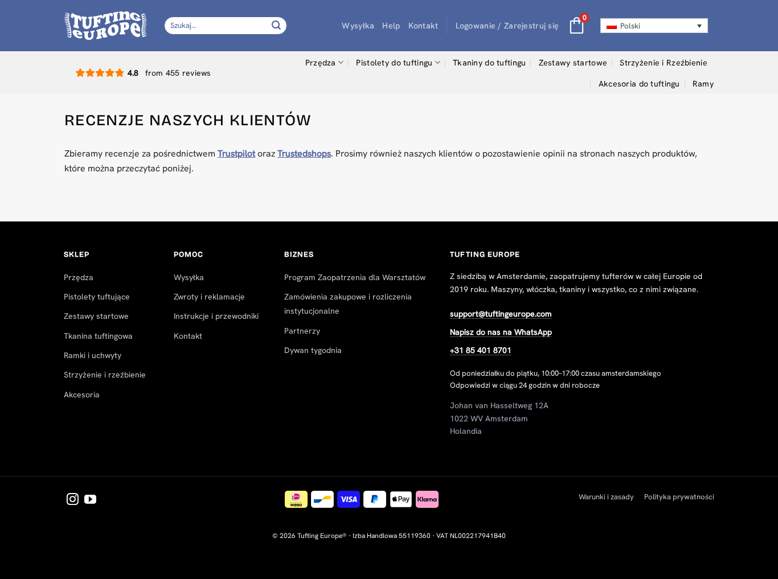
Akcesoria (82, 394)
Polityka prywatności (679, 497)
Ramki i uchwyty (92, 355)
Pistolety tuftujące (97, 296)
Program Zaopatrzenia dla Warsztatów (354, 277)
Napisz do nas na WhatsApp (501, 332)
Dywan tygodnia (313, 350)
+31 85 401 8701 (480, 350)
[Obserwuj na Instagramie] (73, 500)
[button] (507, 26)
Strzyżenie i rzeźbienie (105, 374)
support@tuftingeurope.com (501, 314)
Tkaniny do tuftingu (489, 63)
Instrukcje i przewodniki (216, 316)
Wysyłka (358, 25)
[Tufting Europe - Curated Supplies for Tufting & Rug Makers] (105, 25)
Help (391, 25)
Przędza (320, 63)
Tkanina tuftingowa (98, 336)
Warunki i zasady (606, 497)
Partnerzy (302, 331)
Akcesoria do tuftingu (639, 84)
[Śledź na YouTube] (90, 500)
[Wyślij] (276, 25)
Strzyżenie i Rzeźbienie (663, 63)
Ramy (703, 84)
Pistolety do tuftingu (394, 63)
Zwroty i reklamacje (209, 296)
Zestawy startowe (573, 63)
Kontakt (423, 25)
